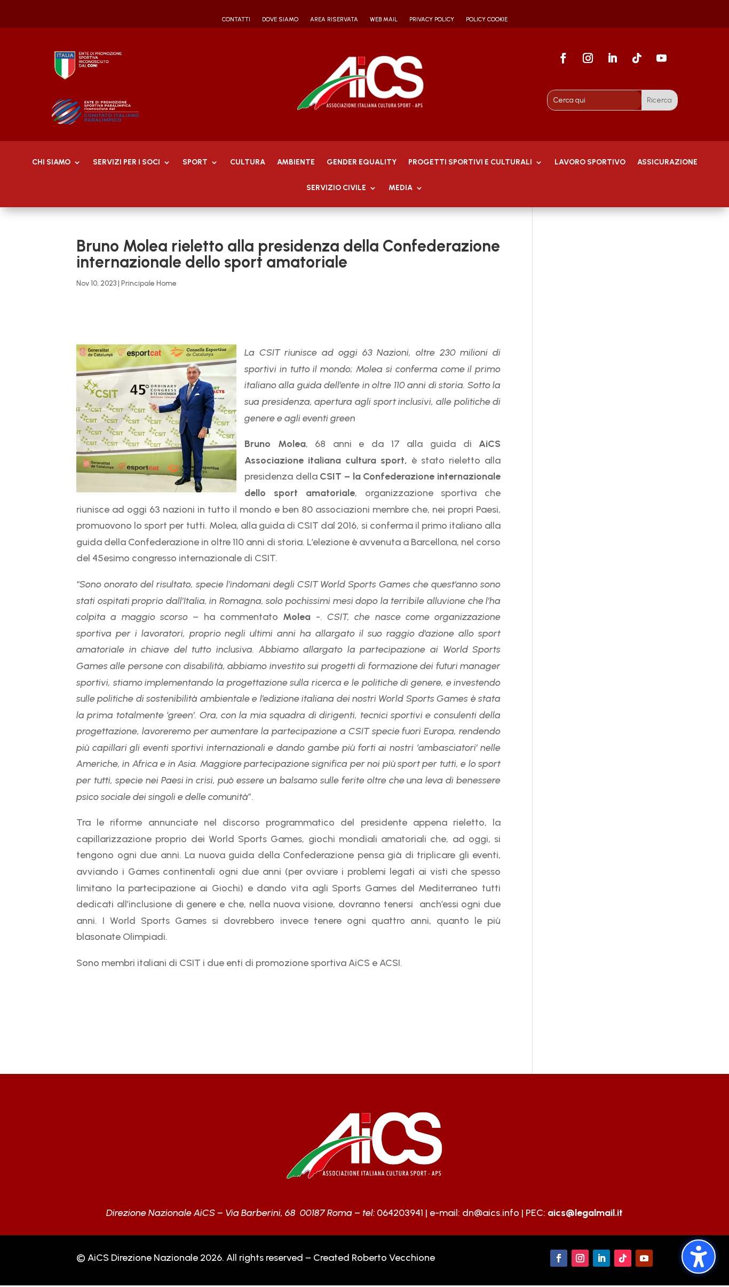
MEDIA (401, 188)
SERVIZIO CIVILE (336, 188)
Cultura (247, 163)
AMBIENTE (296, 163)
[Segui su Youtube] (662, 58)
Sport (195, 163)
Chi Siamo (51, 163)
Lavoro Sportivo (589, 163)
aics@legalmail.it (585, 1213)
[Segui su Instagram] (588, 58)
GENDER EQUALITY (362, 163)
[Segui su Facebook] (563, 58)
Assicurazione (667, 163)
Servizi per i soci (126, 163)
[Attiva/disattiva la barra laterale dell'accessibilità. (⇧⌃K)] (699, 1256)
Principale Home (149, 283)
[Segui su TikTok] (637, 58)
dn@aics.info (490, 1213)
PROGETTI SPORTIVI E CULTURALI (470, 163)
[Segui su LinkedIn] (613, 58)
